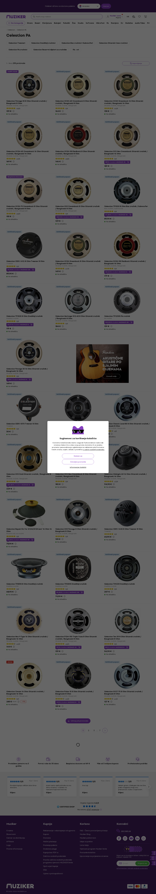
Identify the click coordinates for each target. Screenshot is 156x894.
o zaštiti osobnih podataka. (93, 449)
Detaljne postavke (78, 461)
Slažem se (78, 456)
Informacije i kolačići (78, 467)
